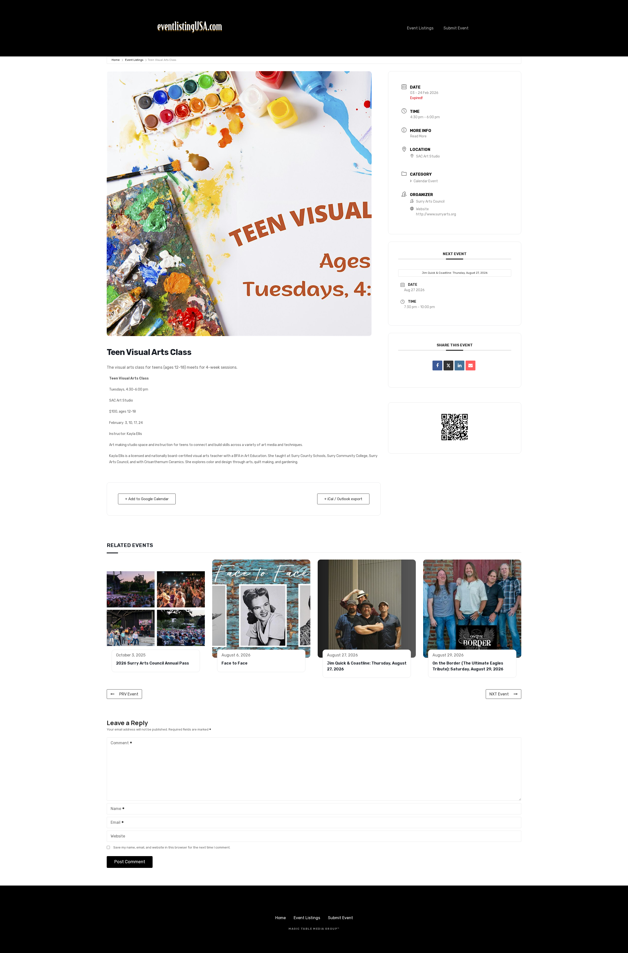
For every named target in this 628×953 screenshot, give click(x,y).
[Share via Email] (470, 365)
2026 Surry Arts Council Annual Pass (152, 663)
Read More (418, 136)
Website (118, 836)
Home (116, 60)
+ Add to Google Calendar (147, 499)
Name (114, 809)
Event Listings (420, 28)
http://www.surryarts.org (436, 214)
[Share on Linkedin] (459, 365)
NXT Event (499, 694)
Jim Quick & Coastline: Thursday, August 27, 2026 (454, 272)
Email (114, 823)
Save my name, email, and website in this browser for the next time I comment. (171, 847)
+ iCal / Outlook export (343, 499)
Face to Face (235, 663)
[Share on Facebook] (437, 365)
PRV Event (128, 694)
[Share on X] (448, 365)
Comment (118, 743)
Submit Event (456, 28)
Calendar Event (426, 181)
